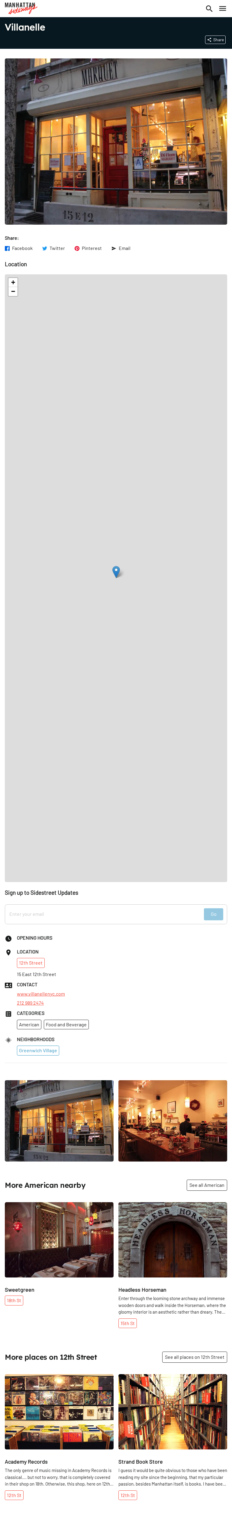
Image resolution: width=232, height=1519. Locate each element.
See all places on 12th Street (194, 1357)
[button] (116, 572)
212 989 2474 (30, 1003)
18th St (14, 1300)
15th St (128, 1323)
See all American (206, 1185)
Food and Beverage (66, 1024)
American (29, 1024)
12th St (14, 1495)
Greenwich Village (38, 1050)
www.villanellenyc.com (41, 994)
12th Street (31, 962)
